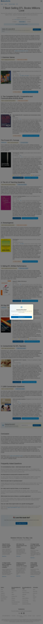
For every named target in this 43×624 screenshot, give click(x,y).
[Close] (32, 305)
